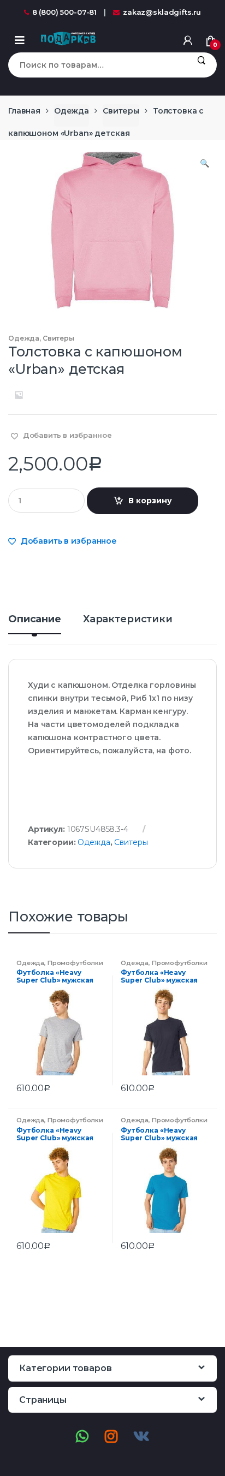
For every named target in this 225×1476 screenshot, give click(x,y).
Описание (34, 619)
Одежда (71, 111)
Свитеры (121, 111)
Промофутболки (75, 963)
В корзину (150, 500)
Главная (24, 111)
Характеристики (128, 619)
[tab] (34, 623)
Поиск (201, 65)
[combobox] (97, 65)
